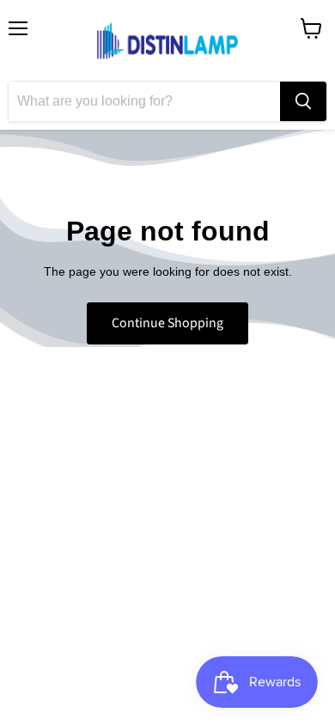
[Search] (303, 101)
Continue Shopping (167, 323)
